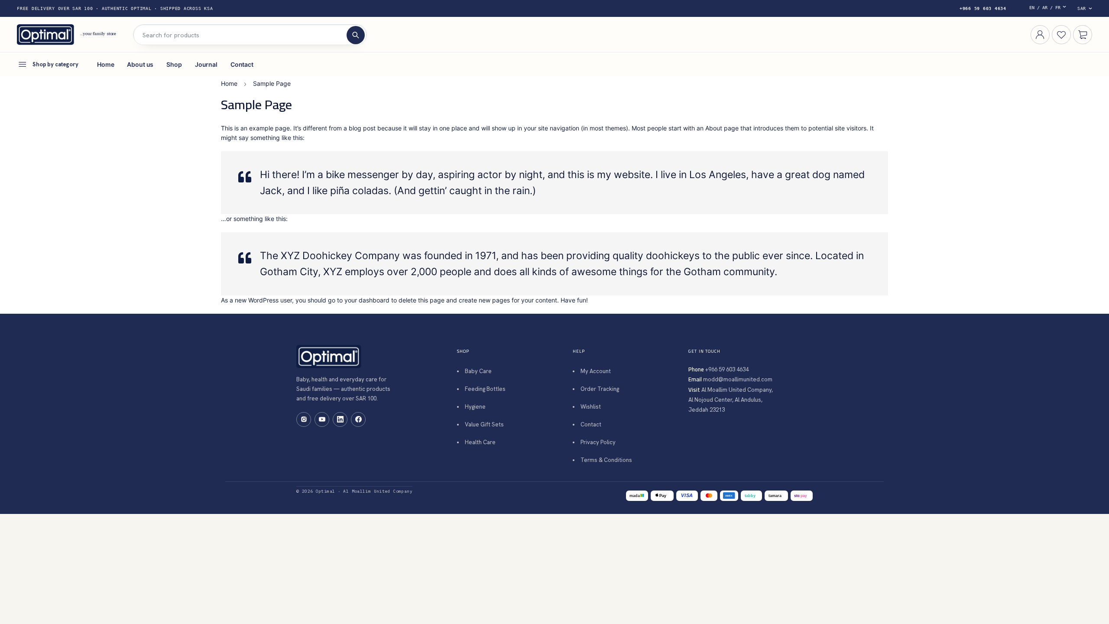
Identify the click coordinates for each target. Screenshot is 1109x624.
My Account (595, 371)
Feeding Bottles (485, 389)
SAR (1081, 8)
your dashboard (366, 300)
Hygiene (475, 406)
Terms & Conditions (606, 460)
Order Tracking (599, 389)
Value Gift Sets (484, 424)
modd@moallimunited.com (737, 379)
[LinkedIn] (340, 419)
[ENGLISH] (1049, 8)
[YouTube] (322, 419)
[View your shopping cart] (1082, 34)
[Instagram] (303, 419)
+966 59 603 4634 (983, 8)
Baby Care (478, 371)
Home (229, 83)
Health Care (480, 442)
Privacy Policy (598, 442)
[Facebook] (358, 419)
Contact (590, 424)
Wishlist (590, 406)
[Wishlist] (1061, 34)
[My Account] (1040, 34)
